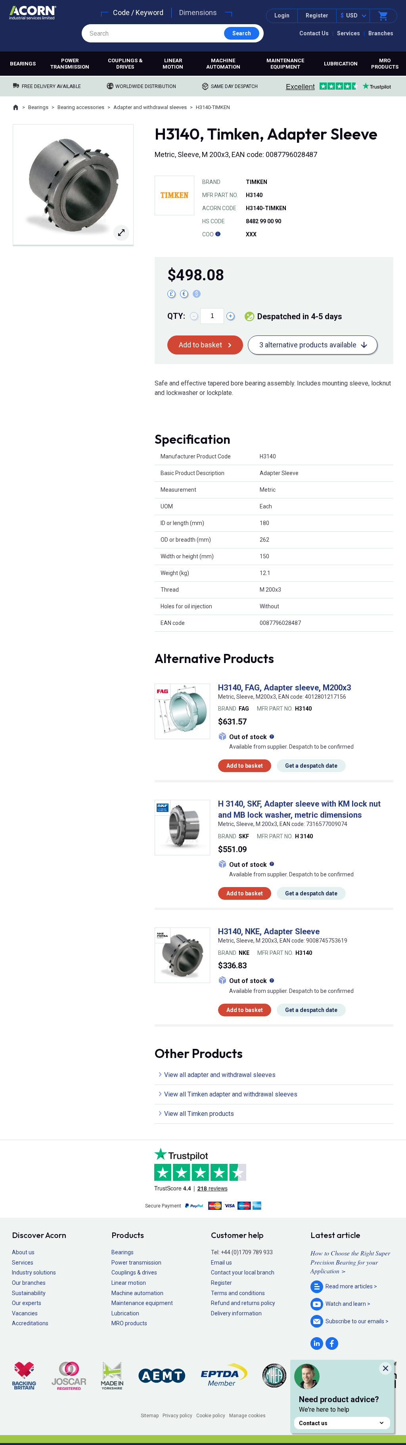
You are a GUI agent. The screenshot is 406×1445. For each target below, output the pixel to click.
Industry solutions (34, 1272)
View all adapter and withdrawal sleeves (220, 1075)
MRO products (384, 63)
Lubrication (341, 64)
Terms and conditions (238, 1293)
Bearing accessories (80, 107)
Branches (380, 33)
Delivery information (236, 1313)
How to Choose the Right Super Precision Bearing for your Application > (350, 1262)
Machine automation (223, 63)
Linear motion (173, 63)
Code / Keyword (138, 12)
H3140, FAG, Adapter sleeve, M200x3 (284, 687)
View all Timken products (199, 1113)
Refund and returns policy (243, 1303)
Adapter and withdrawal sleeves (150, 107)
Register (317, 15)
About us (23, 1252)
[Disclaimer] (217, 234)
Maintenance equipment (285, 63)
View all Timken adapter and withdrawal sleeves (230, 1094)
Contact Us (314, 33)
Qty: (176, 316)
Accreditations (30, 1323)
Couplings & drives (125, 63)
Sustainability (29, 1293)
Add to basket (200, 345)
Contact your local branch (242, 1272)
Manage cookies (247, 1415)
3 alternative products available (307, 345)
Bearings (23, 64)
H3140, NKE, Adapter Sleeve (269, 931)
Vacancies (25, 1313)
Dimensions (198, 12)
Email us (221, 1262)
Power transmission (69, 63)
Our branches (29, 1283)
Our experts (26, 1303)
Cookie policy (210, 1415)
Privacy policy (177, 1415)
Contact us (313, 1423)
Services (348, 33)
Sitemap (150, 1415)
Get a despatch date (311, 766)
